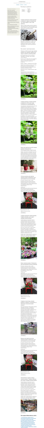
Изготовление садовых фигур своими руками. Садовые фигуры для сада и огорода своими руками (29, 379)
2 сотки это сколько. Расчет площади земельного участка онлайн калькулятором (12, 17)
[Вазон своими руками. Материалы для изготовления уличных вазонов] (29, 286)
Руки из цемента (23, 10)
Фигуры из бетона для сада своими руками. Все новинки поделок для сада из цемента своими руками (29, 52)
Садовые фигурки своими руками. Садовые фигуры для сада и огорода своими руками (29, 217)
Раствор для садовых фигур (28, 10)
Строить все (22, 1)
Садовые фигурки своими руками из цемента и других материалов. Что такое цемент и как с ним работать (28, 21)
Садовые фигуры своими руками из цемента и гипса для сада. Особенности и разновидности (28, 103)
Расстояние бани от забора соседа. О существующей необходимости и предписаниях (28, 418)
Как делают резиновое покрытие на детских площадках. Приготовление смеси (28, 425)
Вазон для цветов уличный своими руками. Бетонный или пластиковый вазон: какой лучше (29, 149)
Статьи (25, 4)
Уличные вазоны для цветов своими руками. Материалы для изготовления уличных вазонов (28, 178)
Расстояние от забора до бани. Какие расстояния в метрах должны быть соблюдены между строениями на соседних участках (28, 420)
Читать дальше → (23, 98)
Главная (17, 4)
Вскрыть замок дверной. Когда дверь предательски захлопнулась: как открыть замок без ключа (13, 31)
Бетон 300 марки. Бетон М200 (12, 24)
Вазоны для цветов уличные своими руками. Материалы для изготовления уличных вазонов (28, 340)
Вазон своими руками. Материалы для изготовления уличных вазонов (29, 263)
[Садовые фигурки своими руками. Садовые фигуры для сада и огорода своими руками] (29, 248)
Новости (21, 4)
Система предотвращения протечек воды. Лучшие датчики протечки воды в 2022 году (28, 423)
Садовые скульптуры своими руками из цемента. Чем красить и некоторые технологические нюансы (29, 303)
